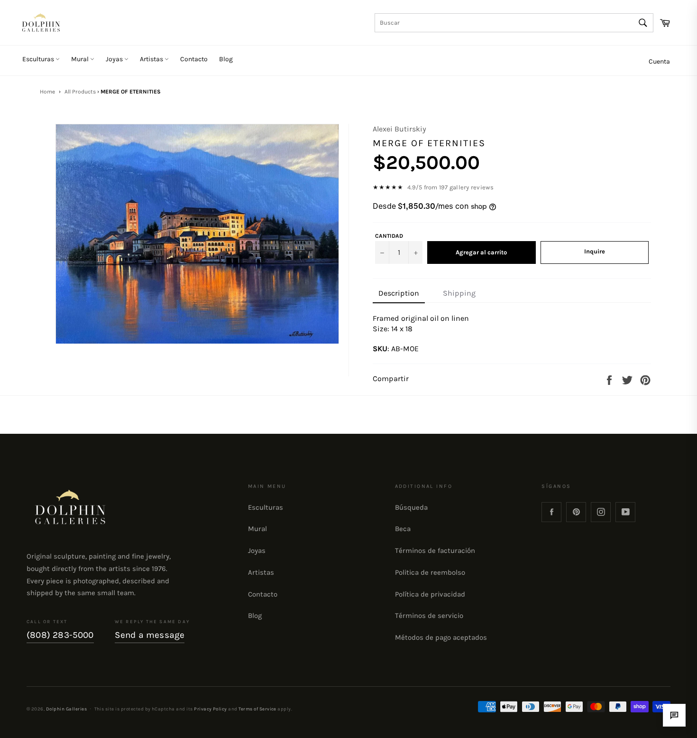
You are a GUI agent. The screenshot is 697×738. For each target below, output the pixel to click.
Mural (80, 59)
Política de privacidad (430, 594)
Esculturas (38, 59)
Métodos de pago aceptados (441, 637)
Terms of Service (257, 708)
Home (47, 91)
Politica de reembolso (430, 572)
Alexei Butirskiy (399, 128)
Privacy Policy (210, 708)
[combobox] (514, 22)
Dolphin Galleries (66, 708)
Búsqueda (411, 507)
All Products (80, 91)
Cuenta (659, 61)
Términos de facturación (435, 550)
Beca (403, 528)
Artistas (152, 59)
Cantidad (389, 236)
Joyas (115, 59)
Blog (226, 59)
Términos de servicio (429, 615)
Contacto (194, 59)
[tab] (399, 293)
